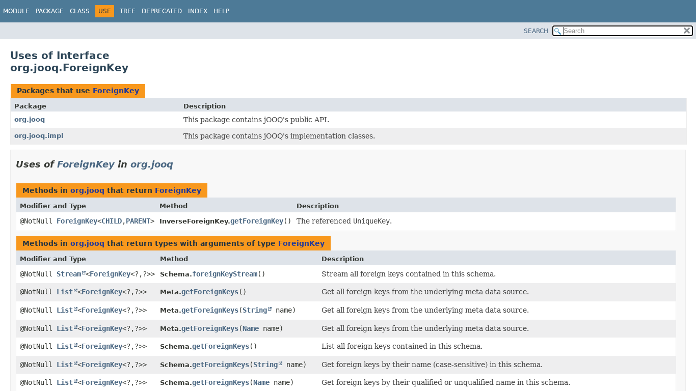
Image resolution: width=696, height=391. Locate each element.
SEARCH (536, 31)
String (255, 310)
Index (197, 11)
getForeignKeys (209, 292)
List (65, 292)
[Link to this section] (180, 164)
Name (251, 328)
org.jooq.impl (38, 135)
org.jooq (29, 119)
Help (221, 11)
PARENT (138, 221)
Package (50, 11)
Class (80, 11)
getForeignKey (256, 221)
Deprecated (162, 11)
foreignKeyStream (224, 274)
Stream (69, 274)
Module (16, 11)
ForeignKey (116, 91)
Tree (128, 11)
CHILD (111, 221)
